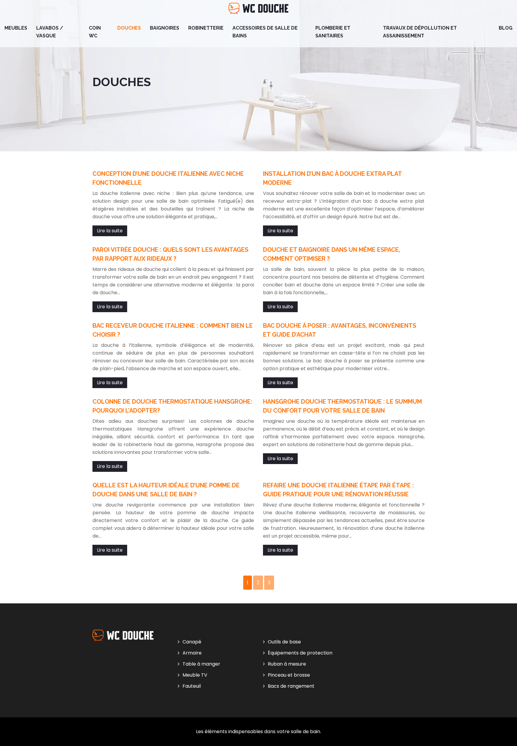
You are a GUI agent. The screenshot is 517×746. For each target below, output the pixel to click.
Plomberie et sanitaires (332, 32)
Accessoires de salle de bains (265, 32)
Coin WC (95, 32)
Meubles (15, 28)
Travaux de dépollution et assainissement (420, 32)
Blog (506, 28)
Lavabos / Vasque (49, 32)
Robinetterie (205, 28)
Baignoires (164, 28)
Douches (129, 28)
